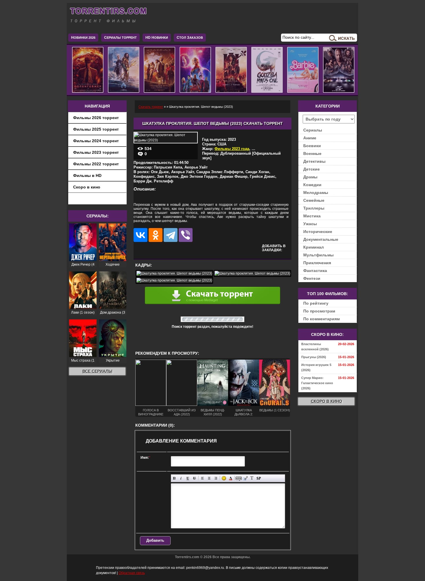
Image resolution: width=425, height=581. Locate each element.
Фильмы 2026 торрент (96, 117)
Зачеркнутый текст (194, 478)
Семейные (313, 200)
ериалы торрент (120, 38)
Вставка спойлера (258, 478)
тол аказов (190, 38)
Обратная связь (132, 573)
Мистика (312, 216)
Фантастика (315, 270)
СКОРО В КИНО (326, 401)
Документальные (320, 239)
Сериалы (312, 130)
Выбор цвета (230, 478)
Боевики (312, 145)
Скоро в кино (86, 187)
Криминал (313, 247)
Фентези (311, 278)
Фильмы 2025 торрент (96, 129)
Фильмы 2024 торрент (96, 140)
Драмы (310, 177)
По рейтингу (315, 303)
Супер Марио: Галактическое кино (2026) (317, 383)
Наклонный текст (181, 478)
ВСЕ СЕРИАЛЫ (97, 371)
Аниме (309, 138)
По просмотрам (319, 311)
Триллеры (313, 208)
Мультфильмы (318, 255)
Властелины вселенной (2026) (315, 346)
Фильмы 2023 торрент (96, 152)
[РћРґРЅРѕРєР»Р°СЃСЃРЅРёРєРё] (155, 235)
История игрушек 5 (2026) (316, 367)
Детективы (314, 161)
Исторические (317, 231)
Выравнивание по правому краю (215, 478)
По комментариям (321, 319)
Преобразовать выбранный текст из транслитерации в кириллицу (252, 478)
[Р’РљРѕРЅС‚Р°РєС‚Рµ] (140, 235)
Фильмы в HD (87, 175)
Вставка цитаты (245, 478)
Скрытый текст (238, 478)
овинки (156, 38)
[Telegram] (171, 235)
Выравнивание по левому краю (202, 478)
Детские (311, 169)
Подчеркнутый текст (187, 478)
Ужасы (310, 223)
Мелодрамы (315, 192)
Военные (312, 153)
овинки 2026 (83, 38)
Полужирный (174, 478)
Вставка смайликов (224, 478)
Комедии (312, 184)
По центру (209, 478)
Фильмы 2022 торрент (96, 164)
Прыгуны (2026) (313, 357)
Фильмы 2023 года (232, 149)
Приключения (317, 262)
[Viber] (186, 235)
